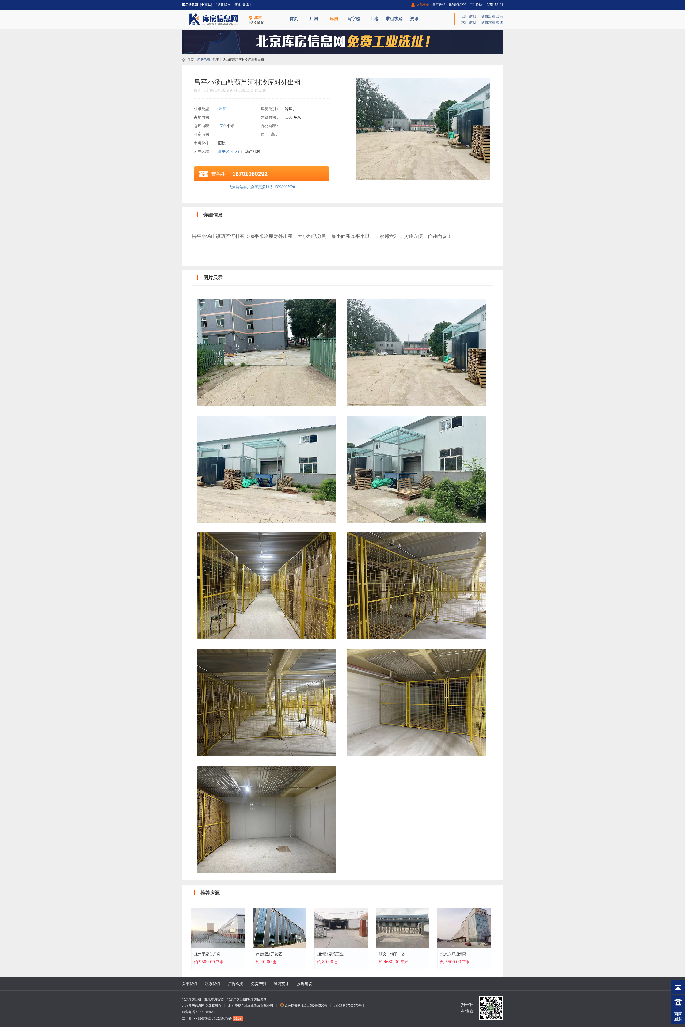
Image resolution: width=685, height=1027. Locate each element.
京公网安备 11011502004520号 (306, 1005)
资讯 (414, 18)
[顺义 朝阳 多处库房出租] (402, 947)
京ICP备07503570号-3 (349, 1005)
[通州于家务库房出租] (218, 947)
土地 (374, 18)
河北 (237, 5)
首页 (294, 18)
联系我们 (212, 984)
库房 (334, 18)
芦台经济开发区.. (270, 954)
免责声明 (258, 984)
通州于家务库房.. (208, 954)
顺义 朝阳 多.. (393, 954)
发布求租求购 (492, 23)
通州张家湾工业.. (331, 954)
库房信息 (203, 60)
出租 (223, 109)
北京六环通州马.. (454, 954)
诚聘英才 (281, 984)
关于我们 (189, 984)
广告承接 (235, 984)
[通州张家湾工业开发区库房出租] (341, 947)
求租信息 (468, 23)
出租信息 (468, 16)
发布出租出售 (492, 16)
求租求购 (394, 18)
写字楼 (354, 18)
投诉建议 (304, 984)
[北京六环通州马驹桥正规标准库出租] (464, 947)
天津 (245, 5)
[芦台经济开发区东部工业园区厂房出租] (279, 947)
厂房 (314, 18)
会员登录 (422, 5)
